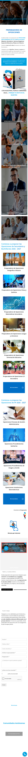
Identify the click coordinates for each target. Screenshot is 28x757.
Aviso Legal (12, 754)
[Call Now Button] (25, 754)
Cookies (22, 754)
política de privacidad (13, 673)
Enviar (3, 685)
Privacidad (17, 754)
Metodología (14, 705)
